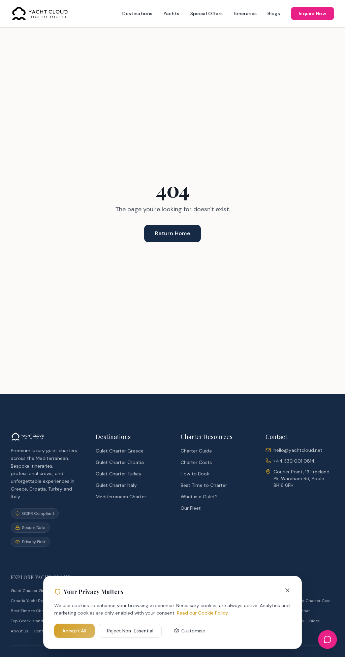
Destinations (137, 13)
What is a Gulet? (199, 497)
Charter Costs (196, 462)
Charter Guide (196, 451)
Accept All (74, 631)
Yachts (171, 13)
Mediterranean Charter (121, 497)
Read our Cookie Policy (202, 613)
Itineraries (245, 13)
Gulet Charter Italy (116, 485)
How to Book (195, 474)
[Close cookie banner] (287, 590)
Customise (193, 631)
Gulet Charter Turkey (119, 474)
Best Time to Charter (204, 485)
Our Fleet (191, 508)
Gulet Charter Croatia (120, 462)
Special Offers (206, 13)
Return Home (172, 233)
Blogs (274, 13)
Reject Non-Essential (130, 631)
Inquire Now (312, 13)
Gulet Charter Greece (120, 451)
